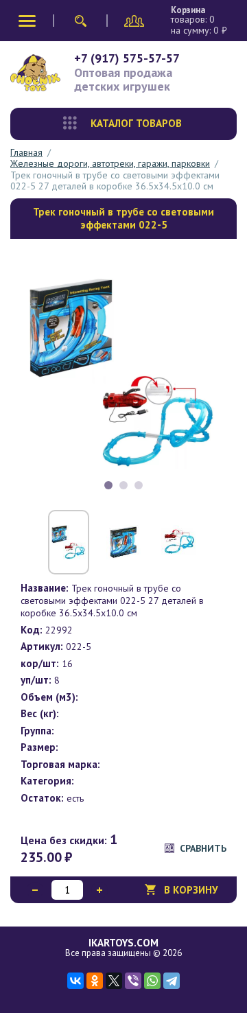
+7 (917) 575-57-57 (127, 58)
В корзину (191, 889)
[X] (114, 981)
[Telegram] (171, 981)
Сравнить (203, 848)
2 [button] (123, 485)
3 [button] (138, 485)
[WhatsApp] (152, 981)
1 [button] (108, 485)
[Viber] (133, 981)
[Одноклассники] (94, 981)
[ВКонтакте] (75, 981)
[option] (123, 372)
